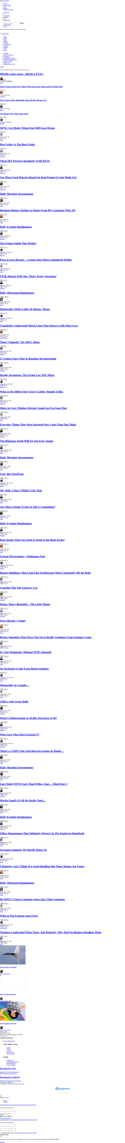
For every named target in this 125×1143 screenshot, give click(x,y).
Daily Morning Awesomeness (16, 193)
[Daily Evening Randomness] (62, 983)
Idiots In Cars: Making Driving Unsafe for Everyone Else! (33, 408)
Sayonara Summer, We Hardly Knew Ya (23, 849)
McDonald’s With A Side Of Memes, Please (25, 309)
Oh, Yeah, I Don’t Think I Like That (21, 490)
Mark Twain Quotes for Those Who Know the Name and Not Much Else (31, 86)
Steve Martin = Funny (13, 620)
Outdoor (5, 47)
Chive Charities (11, 1065)
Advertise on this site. (62, 1093)
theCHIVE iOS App (8, 58)
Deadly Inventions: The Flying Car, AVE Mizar (27, 375)
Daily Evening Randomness (16, 226)
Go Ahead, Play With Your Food (14, 114)
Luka (1, 137)
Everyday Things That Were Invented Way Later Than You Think (38, 424)
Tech (4, 6)
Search (5, 38)
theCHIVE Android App (10, 59)
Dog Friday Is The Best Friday (17, 144)
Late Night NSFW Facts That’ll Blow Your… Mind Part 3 (33, 783)
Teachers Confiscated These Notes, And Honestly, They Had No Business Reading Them (50, 932)
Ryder (1, 153)
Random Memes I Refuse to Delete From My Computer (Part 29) (38, 210)
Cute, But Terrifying (12, 473)
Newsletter (6, 56)
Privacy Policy (11, 1053)
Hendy (2, 108)
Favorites (5, 53)
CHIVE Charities (8, 61)
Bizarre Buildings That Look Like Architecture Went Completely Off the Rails (45, 572)
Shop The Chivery (8, 9)
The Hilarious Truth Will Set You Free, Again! (26, 440)
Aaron (1, 351)
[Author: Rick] (1, 79)
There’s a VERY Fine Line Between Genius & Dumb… (32, 750)
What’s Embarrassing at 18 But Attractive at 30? (28, 718)
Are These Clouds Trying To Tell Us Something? (27, 506)
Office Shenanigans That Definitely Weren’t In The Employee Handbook (42, 833)
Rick (4, 79)
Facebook (28, 1105)
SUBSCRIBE (7, 25)
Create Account (4, 1134)
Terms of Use (10, 1052)
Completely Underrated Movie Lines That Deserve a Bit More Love (39, 325)
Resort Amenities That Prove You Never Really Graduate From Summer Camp (46, 637)
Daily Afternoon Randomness (17, 292)
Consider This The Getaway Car (18, 587)
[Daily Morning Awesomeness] (62, 955)
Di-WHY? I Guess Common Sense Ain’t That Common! (32, 899)
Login (5, 1100)
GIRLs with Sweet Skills (14, 701)
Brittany (2, 596)
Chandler (2, 122)
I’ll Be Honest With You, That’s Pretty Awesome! (28, 276)
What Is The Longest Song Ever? (19, 915)
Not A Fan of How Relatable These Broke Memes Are (23, 100)
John (1, 301)
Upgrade (2, 1142)
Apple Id (33, 1105)
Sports (5, 49)
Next (5, 1031)
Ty (0, 95)
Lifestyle (5, 43)
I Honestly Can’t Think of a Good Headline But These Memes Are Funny (42, 866)
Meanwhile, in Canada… (14, 685)
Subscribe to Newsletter (6, 1038)
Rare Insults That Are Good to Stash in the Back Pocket (32, 539)
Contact (9, 1050)
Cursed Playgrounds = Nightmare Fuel (22, 556)
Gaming (5, 46)
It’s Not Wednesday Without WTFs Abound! (26, 652)
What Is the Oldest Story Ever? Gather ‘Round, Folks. (31, 391)
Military (5, 8)
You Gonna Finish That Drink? (18, 243)
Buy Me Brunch (11, 1063)
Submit (2, 67)
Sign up (5, 1102)
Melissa (2, 582)
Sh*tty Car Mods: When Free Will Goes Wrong (27, 127)
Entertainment (7, 5)
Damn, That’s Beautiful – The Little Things (25, 604)
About (8, 1047)
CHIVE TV (6, 62)
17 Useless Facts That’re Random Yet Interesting (28, 358)
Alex (1, 186)
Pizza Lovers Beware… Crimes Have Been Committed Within (36, 259)
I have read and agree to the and (19, 1133)
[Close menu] (0, 32)
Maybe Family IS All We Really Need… (23, 800)
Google (12, 1105)
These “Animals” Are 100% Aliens (20, 342)
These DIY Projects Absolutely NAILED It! (25, 160)
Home (5, 36)
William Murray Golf (9, 64)
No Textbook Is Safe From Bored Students (24, 668)
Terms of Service (22, 1133)
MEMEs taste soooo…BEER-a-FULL (21, 73)
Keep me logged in (7, 1116)
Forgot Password (6, 1118)
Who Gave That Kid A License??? (19, 734)
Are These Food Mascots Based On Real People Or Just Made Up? (38, 177)
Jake (1, 516)
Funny (5, 3)
